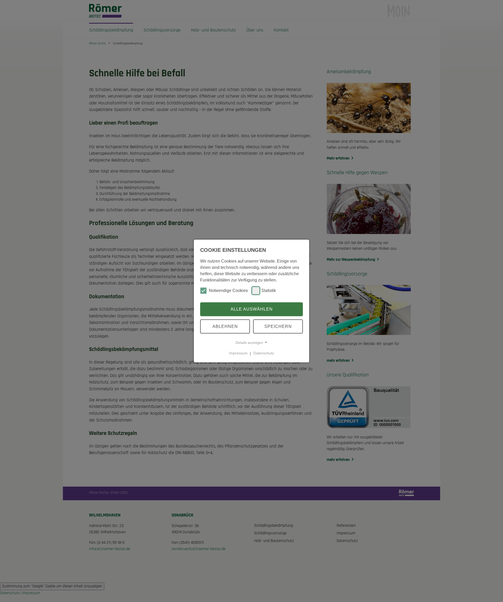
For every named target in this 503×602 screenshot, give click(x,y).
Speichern (278, 326)
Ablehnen (225, 326)
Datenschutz (263, 353)
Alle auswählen (252, 309)
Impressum (238, 353)
